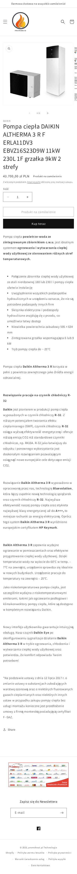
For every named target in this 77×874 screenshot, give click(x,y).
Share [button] (11, 729)
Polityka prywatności (59, 852)
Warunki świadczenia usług (30, 859)
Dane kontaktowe (40, 865)
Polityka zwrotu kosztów (31, 852)
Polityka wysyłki (57, 859)
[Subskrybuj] (62, 813)
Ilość (6, 189)
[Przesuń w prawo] (47, 113)
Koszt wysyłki (33, 182)
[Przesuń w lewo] (29, 113)
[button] (5, 21)
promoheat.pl (36, 847)
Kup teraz (39, 224)
